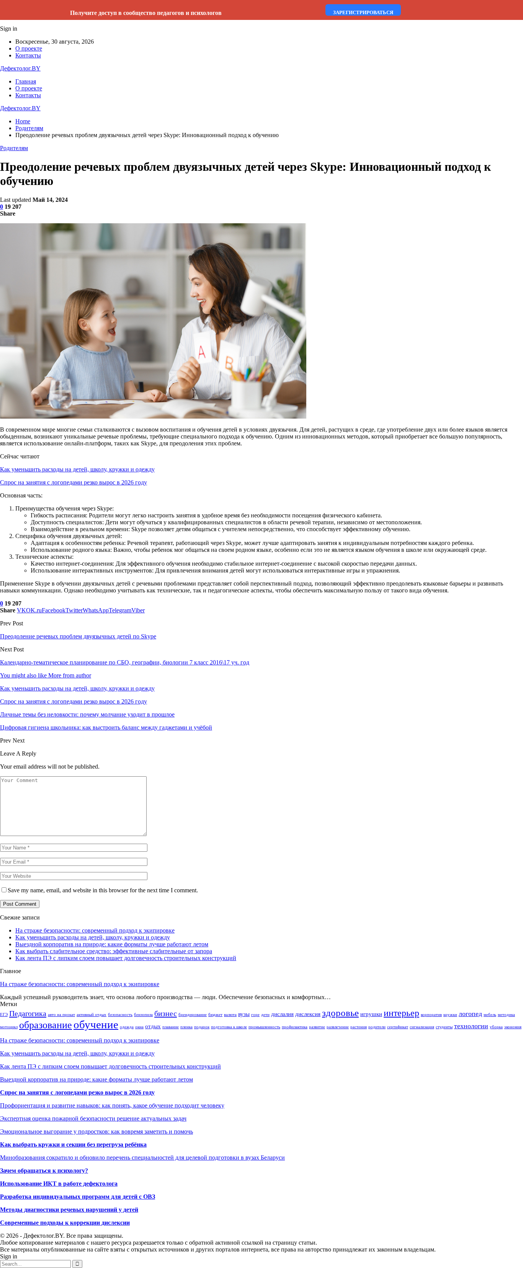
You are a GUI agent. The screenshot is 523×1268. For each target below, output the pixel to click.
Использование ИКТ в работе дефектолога (59, 1183)
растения (358, 1027)
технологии (471, 1026)
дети (265, 1015)
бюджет (215, 1015)
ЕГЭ (4, 1015)
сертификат (397, 1027)
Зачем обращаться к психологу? (44, 1170)
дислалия (282, 1014)
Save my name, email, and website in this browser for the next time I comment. (103, 890)
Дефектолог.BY (20, 68)
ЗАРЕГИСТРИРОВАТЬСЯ (363, 12)
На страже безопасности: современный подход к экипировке (95, 930)
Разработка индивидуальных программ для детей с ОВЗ (77, 1196)
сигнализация (422, 1027)
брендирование (192, 1015)
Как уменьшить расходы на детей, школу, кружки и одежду (77, 469)
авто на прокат (61, 1015)
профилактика (294, 1027)
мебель (490, 1015)
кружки (450, 1015)
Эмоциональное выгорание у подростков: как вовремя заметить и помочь (96, 1131)
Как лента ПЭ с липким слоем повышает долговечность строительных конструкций (125, 958)
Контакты (28, 55)
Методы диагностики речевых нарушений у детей (69, 1209)
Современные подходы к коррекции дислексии (65, 1222)
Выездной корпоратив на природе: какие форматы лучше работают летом (111, 944)
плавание (170, 1027)
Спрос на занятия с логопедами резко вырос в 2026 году (73, 482)
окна (139, 1027)
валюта (230, 1015)
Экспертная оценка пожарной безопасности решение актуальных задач (93, 1118)
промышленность (264, 1027)
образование (45, 1025)
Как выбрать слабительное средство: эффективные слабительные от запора (113, 951)
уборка (496, 1027)
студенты (444, 1027)
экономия (512, 1027)
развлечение (338, 1027)
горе (255, 1015)
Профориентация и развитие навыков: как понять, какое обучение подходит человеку (112, 1105)
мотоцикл (9, 1027)
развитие (317, 1027)
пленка (186, 1027)
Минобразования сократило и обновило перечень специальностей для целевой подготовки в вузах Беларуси (142, 1157)
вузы (244, 1014)
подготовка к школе (229, 1027)
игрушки (371, 1014)
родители (377, 1027)
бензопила (143, 1015)
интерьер (401, 1013)
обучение (96, 1024)
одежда (127, 1027)
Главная (25, 81)
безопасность (120, 1015)
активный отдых (91, 1015)
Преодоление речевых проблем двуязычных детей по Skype (78, 636)
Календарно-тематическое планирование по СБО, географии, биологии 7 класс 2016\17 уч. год (124, 662)
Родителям (14, 148)
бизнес (165, 1013)
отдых (153, 1026)
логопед (470, 1014)
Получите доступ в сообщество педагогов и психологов (146, 13)
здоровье (340, 1013)
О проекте (28, 48)
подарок (201, 1027)
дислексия (307, 1014)
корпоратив (431, 1015)
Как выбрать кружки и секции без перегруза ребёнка (73, 1144)
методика (506, 1015)
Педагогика (27, 1013)
